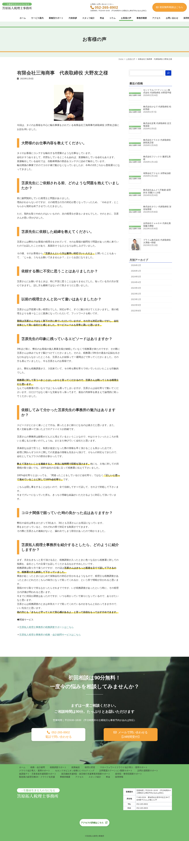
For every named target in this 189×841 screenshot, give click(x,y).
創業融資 (75, 767)
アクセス (79, 777)
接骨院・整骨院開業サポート (128, 773)
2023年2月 (136, 293)
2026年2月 (136, 265)
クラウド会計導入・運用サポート (34, 770)
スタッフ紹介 (95, 777)
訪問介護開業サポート (147, 770)
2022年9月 (136, 305)
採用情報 (119, 777)
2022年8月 (136, 310)
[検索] (168, 73)
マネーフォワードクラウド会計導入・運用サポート (124, 767)
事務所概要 (65, 777)
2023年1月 (136, 299)
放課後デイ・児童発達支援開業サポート (37, 773)
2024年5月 (136, 276)
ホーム (22, 767)
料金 (108, 777)
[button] (58, 734)
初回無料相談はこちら (171, 7)
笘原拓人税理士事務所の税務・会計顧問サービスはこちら (50, 634)
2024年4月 (136, 282)
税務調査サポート (58, 767)
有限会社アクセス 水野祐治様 (157, 173)
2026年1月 (136, 271)
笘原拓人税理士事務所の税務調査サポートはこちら (46, 627)
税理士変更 (90, 767)
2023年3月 (136, 288)
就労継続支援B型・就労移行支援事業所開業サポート (85, 773)
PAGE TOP (178, 707)
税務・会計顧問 (37, 767)
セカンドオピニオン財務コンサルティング (74, 770)
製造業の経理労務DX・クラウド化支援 (37, 777)
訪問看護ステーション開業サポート (115, 770)
